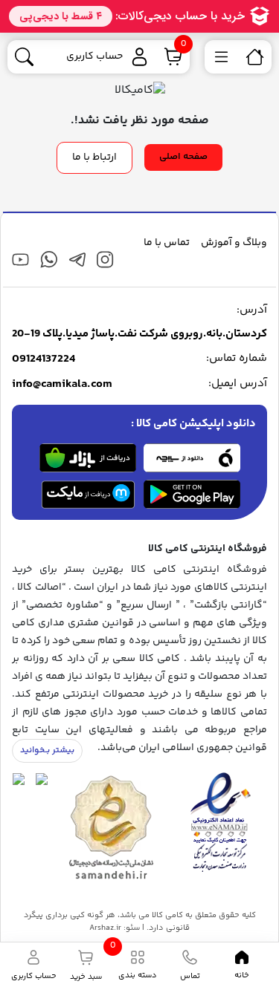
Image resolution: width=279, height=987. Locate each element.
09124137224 (43, 359)
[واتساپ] (48, 259)
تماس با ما (167, 243)
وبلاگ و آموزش (234, 243)
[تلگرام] (77, 259)
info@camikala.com (62, 385)
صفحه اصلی (183, 156)
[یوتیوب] (20, 259)
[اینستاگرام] (105, 259)
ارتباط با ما (94, 157)
